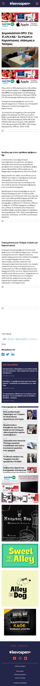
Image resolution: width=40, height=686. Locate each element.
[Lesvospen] (20, 4)
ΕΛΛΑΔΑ (4, 29)
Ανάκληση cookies (20, 678)
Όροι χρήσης (20, 671)
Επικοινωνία (23, 646)
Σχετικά (13, 646)
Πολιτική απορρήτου (20, 674)
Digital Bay (23, 683)
